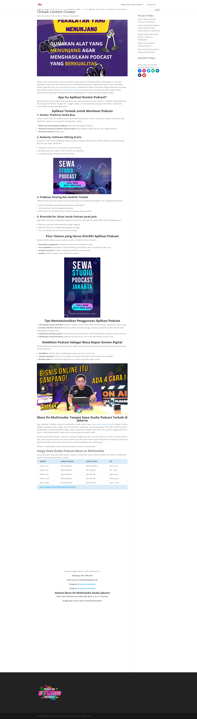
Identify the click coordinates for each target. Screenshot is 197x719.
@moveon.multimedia (87, 584)
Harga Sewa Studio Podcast (131, 5)
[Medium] (153, 71)
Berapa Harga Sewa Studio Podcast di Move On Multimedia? (148, 37)
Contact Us (151, 5)
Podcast (66, 16)
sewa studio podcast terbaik (103, 424)
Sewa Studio (74, 16)
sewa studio (45, 16)
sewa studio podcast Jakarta (70, 90)
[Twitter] (148, 71)
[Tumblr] (139, 75)
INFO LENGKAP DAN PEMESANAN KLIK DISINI (58, 487)
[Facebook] (139, 71)
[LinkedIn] (157, 71)
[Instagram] (144, 71)
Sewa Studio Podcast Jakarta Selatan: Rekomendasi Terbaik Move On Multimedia (149, 28)
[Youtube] (144, 75)
